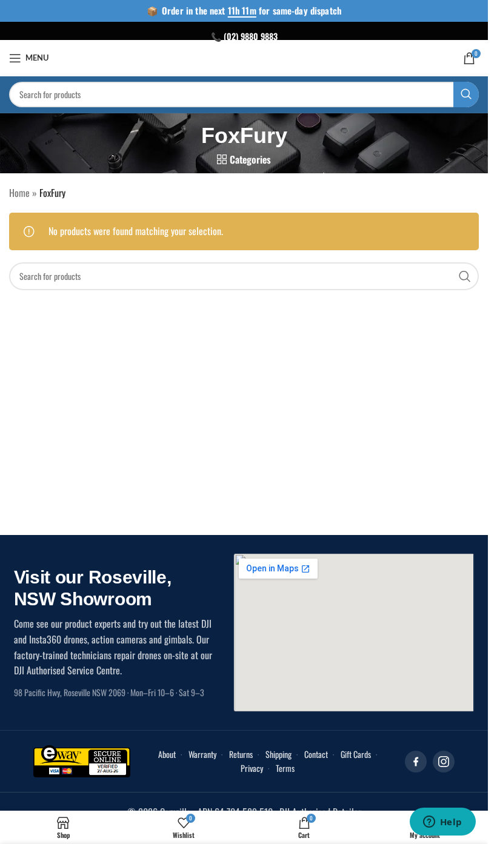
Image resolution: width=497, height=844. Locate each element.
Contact (316, 754)
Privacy (252, 768)
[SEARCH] (466, 94)
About (167, 754)
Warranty (202, 754)
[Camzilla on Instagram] (444, 762)
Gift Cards (356, 754)
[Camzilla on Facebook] (416, 762)
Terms (285, 768)
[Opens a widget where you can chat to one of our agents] (442, 823)
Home (19, 192)
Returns (241, 754)
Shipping (278, 754)
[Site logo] (244, 56)
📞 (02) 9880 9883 (244, 36)
